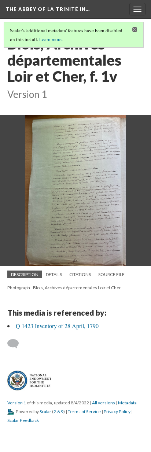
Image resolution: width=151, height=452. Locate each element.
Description (24, 274)
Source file (111, 274)
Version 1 (16, 402)
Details (54, 274)
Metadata (127, 402)
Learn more (50, 39)
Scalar (45, 411)
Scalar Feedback (23, 420)
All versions (103, 402)
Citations (80, 274)
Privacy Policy (117, 411)
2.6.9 (58, 411)
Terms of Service (84, 411)
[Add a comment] (16, 344)
